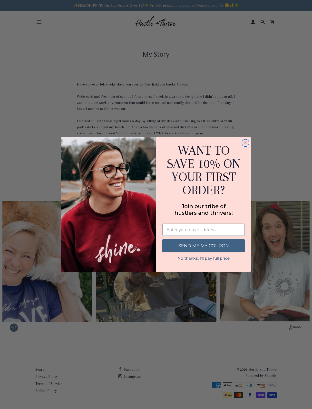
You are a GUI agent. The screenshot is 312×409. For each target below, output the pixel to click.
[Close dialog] (245, 143)
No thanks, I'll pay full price (203, 258)
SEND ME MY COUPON (203, 245)
